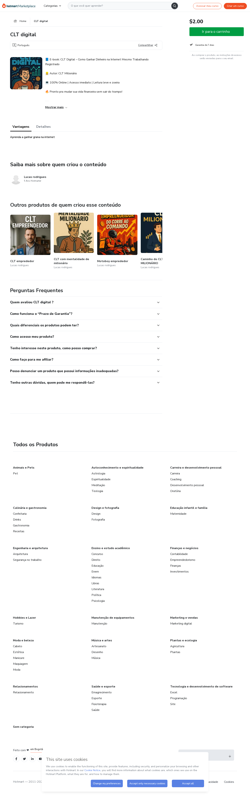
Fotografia (98, 520)
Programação (178, 698)
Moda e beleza (23, 640)
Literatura (98, 589)
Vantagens (20, 126)
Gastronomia (21, 525)
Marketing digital (181, 624)
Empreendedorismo (182, 560)
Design (96, 514)
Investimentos (179, 572)
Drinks (17, 520)
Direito (96, 560)
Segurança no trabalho (27, 560)
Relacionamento (23, 692)
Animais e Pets (23, 468)
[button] (82, 302)
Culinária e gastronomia (29, 508)
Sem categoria (23, 727)
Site (173, 704)
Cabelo (17, 646)
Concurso (97, 554)
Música (96, 658)
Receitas (18, 531)
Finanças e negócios (184, 548)
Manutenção (99, 624)
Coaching (175, 479)
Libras (95, 583)
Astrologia (98, 473)
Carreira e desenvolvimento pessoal (196, 468)
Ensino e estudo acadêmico (111, 548)
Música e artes (102, 640)
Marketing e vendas (184, 618)
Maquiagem (20, 664)
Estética (18, 652)
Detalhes (43, 126)
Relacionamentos (25, 687)
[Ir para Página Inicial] (20, 6)
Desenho (97, 652)
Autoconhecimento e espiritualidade (117, 468)
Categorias (51, 6)
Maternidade (178, 514)
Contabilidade (179, 554)
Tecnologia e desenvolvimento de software (201, 687)
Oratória (175, 491)
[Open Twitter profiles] (24, 758)
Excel (173, 692)
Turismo (18, 624)
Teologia (97, 491)
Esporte (97, 698)
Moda (16, 670)
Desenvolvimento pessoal (187, 485)
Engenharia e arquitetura (30, 548)
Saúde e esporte (103, 687)
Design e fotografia (105, 508)
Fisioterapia (99, 704)
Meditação (98, 485)
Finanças (175, 566)
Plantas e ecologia (183, 640)
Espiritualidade (101, 479)
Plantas (175, 652)
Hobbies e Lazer (24, 618)
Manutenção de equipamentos (113, 618)
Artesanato (99, 646)
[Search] (174, 6)
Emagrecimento (102, 692)
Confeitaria (20, 514)
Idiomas (96, 577)
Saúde (96, 710)
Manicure (18, 658)
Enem (95, 572)
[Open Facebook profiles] (16, 758)
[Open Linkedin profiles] (32, 758)
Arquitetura (20, 554)
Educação (98, 566)
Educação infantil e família (188, 508)
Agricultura (177, 646)
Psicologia (98, 601)
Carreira (175, 473)
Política (96, 595)
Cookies (229, 782)
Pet (15, 473)
